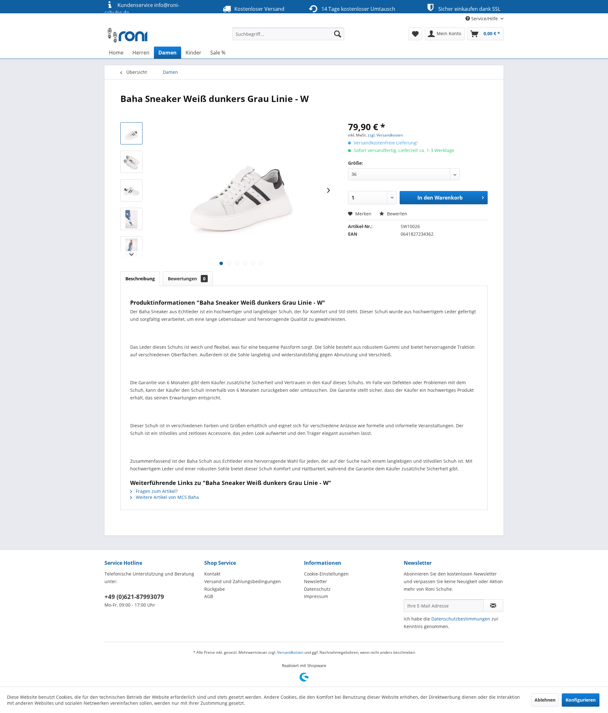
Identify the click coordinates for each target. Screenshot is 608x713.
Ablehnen (545, 700)
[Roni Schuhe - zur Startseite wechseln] (128, 35)
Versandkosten (290, 652)
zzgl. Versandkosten (385, 135)
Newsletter (315, 581)
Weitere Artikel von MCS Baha (167, 497)
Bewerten (396, 214)
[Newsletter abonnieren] (493, 605)
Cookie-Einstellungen (326, 574)
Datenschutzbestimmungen (460, 619)
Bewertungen (187, 279)
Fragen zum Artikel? (156, 491)
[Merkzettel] (415, 34)
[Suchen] (337, 34)
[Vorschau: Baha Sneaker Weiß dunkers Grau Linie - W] (131, 133)
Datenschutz (317, 589)
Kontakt (212, 574)
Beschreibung (140, 279)
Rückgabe (214, 589)
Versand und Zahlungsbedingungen (242, 581)
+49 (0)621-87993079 (134, 597)
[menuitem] (288, 34)
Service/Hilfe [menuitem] (484, 19)
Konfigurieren (581, 700)
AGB (208, 596)
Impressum (316, 596)
